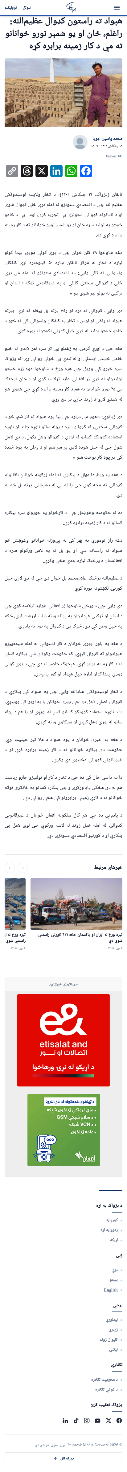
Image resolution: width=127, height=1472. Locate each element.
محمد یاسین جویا (107, 139)
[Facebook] (119, 1420)
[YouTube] (97, 1420)
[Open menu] (116, 8)
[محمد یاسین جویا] (80, 142)
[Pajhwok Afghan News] (71, 8)
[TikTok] (76, 1420)
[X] (108, 1420)
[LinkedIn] (65, 1420)
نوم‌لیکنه (11, 8)
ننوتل (27, 8)
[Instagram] (87, 1420)
